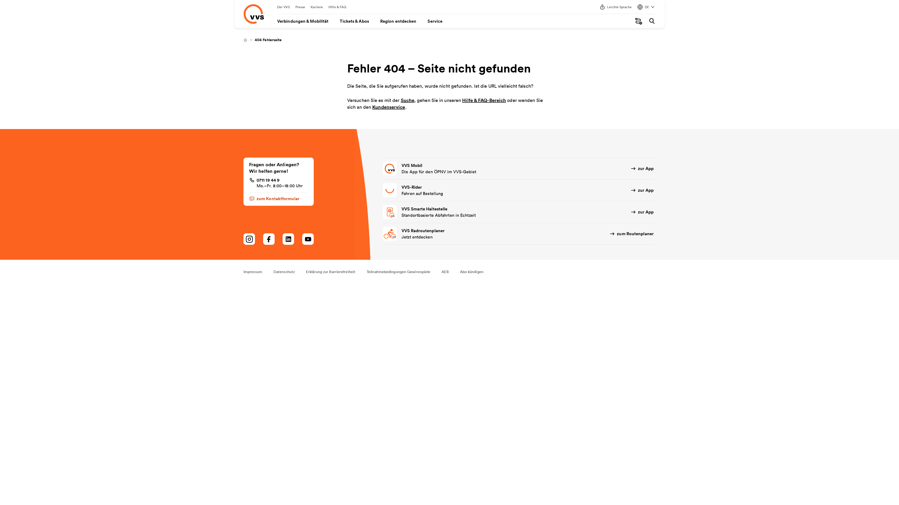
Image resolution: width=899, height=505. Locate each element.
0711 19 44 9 (268, 180)
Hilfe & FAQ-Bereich (484, 100)
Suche (408, 100)
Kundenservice (388, 107)
